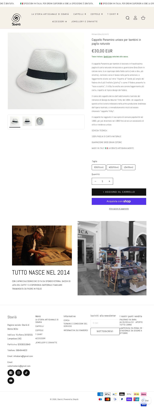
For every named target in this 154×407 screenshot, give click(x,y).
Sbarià (60, 399)
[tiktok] (26, 372)
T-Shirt (39, 334)
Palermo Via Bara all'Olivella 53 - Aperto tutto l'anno (131, 322)
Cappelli (39, 326)
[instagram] (18, 372)
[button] (80, 14)
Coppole (39, 330)
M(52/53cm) (114, 166)
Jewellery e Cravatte (46, 342)
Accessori (40, 338)
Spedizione (108, 56)
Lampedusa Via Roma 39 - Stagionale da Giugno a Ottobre (131, 330)
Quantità (96, 174)
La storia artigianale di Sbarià (47, 320)
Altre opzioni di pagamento (119, 208)
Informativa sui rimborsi (76, 330)
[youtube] (11, 380)
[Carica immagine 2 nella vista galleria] (27, 121)
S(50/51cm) (99, 166)
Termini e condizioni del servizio (75, 325)
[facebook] (11, 372)
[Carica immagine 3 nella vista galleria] (39, 121)
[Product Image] (46, 71)
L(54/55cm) (128, 166)
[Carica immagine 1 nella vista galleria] (14, 121)
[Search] (127, 18)
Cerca (66, 320)
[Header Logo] (17, 18)
